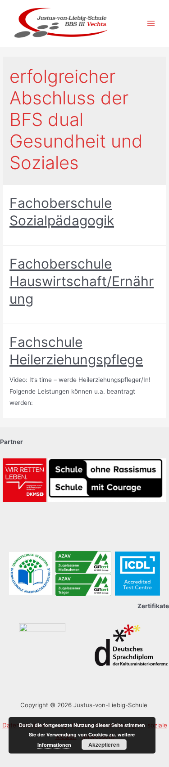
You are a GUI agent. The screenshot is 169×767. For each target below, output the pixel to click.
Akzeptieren (103, 744)
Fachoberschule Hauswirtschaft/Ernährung (81, 281)
